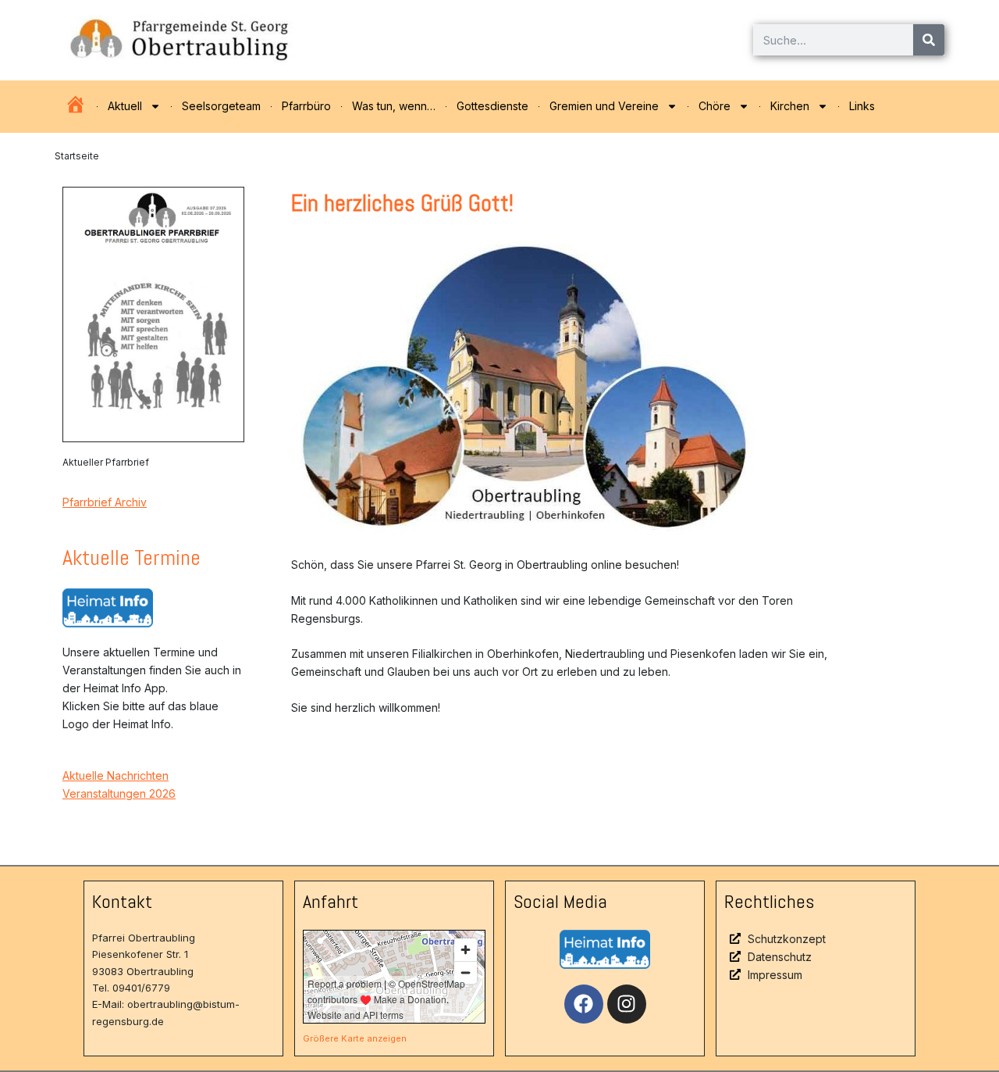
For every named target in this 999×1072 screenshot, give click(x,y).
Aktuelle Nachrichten (115, 775)
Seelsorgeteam (221, 106)
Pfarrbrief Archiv (104, 502)
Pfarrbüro (306, 106)
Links (862, 106)
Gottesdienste (492, 106)
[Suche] (928, 39)
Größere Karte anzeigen (355, 1038)
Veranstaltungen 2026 (119, 793)
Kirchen (789, 106)
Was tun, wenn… (394, 106)
